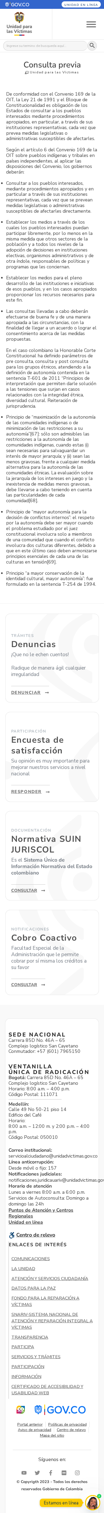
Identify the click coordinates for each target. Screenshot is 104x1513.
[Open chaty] (92, 1502)
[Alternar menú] (91, 24)
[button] (22, 4)
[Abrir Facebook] (52, 1473)
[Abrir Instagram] (79, 1473)
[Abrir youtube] (25, 1473)
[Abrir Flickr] (65, 1473)
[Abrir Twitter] (39, 1473)
